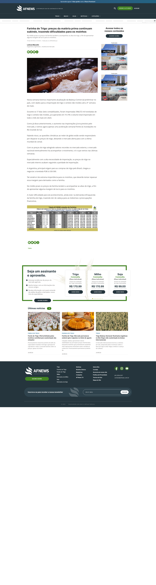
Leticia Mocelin (33, 45)
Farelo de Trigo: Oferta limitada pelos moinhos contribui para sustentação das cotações (42, 338)
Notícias (84, 16)
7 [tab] (102, 298)
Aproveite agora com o (78, 1)
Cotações (79, 375)
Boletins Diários (81, 369)
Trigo (57, 16)
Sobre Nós (96, 367)
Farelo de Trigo (33, 333)
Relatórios (79, 372)
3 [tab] (95, 298)
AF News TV (79, 377)
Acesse (136, 8)
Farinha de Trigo (68, 333)
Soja (74, 16)
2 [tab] (94, 298)
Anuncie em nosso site (100, 372)
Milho (66, 16)
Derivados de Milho (62, 377)
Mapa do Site (97, 380)
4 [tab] (97, 298)
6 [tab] (100, 298)
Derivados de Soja (62, 382)
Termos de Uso (97, 377)
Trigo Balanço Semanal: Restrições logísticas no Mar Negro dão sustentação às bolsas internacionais (111, 338)
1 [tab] (92, 298)
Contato (95, 369)
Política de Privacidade (100, 375)
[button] (28, 51)
